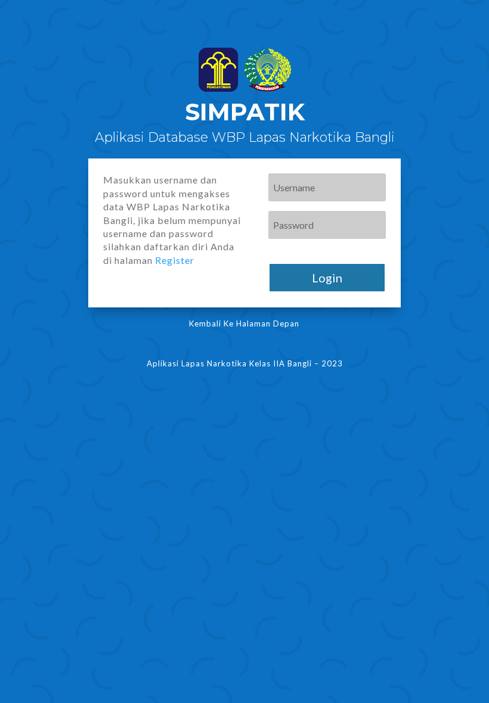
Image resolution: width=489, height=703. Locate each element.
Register (174, 260)
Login (327, 277)
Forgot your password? (311, 249)
